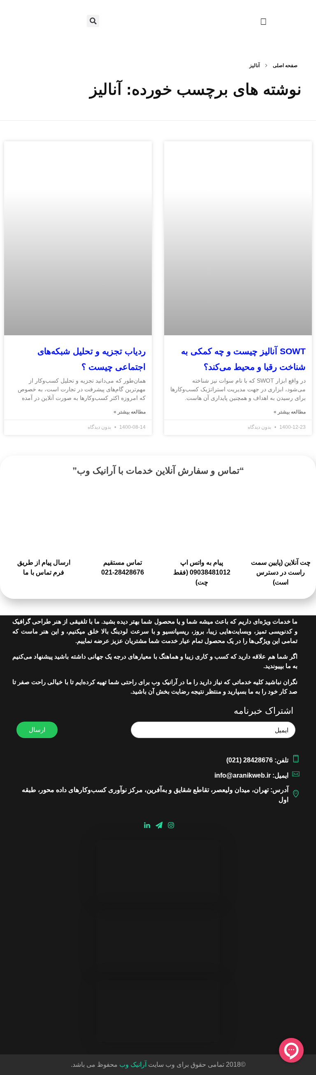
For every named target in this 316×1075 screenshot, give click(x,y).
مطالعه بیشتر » (290, 412)
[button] (263, 21)
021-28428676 (122, 572)
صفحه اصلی (285, 65)
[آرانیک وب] (158, 25)
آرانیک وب (132, 1064)
